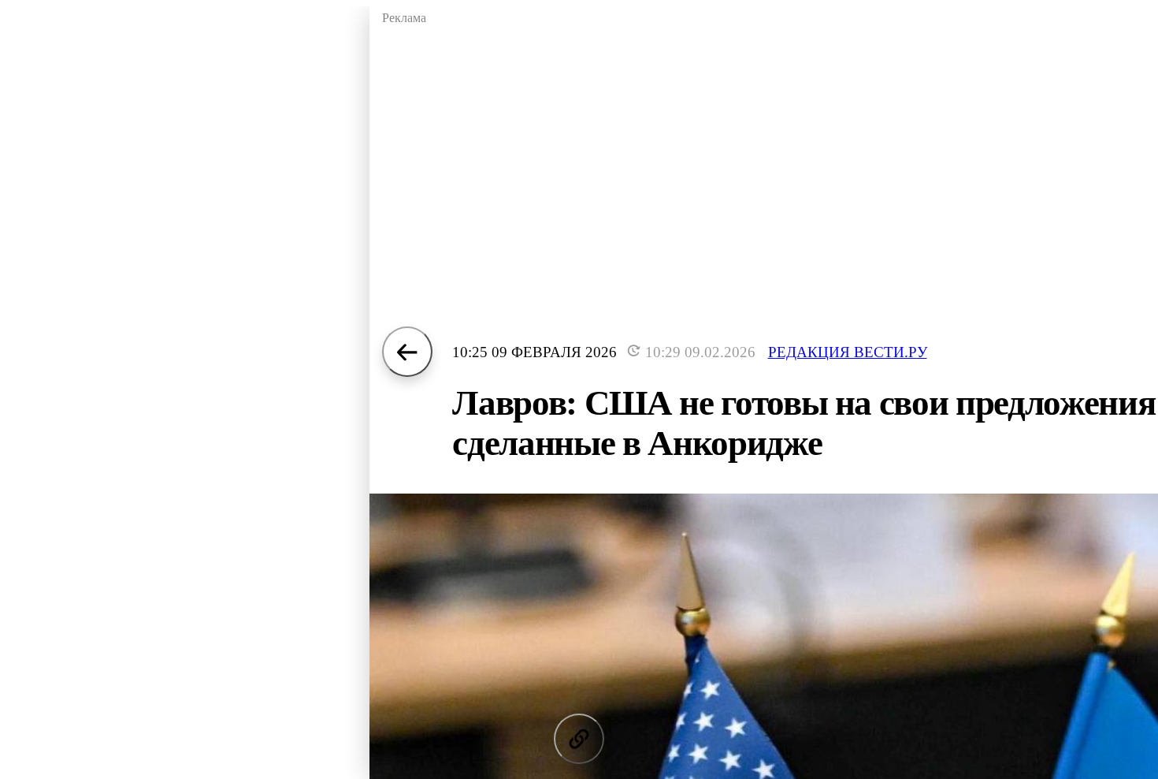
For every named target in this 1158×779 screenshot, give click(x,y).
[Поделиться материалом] (579, 739)
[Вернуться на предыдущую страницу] (407, 351)
